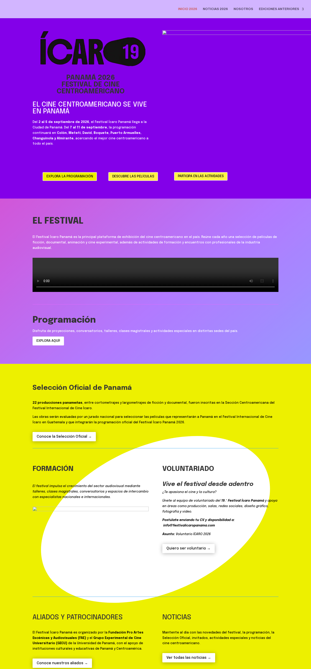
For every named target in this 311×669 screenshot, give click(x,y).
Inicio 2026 (187, 9)
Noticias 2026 (215, 9)
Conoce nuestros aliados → (62, 663)
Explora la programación (69, 176)
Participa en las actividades (201, 176)
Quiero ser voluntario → (188, 548)
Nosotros (243, 9)
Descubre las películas (133, 176)
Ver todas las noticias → (188, 658)
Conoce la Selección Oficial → (64, 437)
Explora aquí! (48, 341)
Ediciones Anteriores (279, 9)
